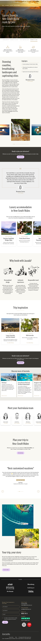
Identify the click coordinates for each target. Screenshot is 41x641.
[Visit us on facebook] (22, 614)
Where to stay (14, 39)
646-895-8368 (24, 603)
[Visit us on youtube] (23, 614)
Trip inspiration (24, 39)
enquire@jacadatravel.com (26, 605)
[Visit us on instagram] (27, 614)
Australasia (7, 5)
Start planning (20, 362)
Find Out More (6, 569)
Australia (11, 5)
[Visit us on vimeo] (25, 614)
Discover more (4, 395)
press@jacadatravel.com (26, 609)
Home (3, 5)
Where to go (33, 39)
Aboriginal (10, 111)
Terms (16, 637)
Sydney (6, 82)
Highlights (6, 39)
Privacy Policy (11, 637)
